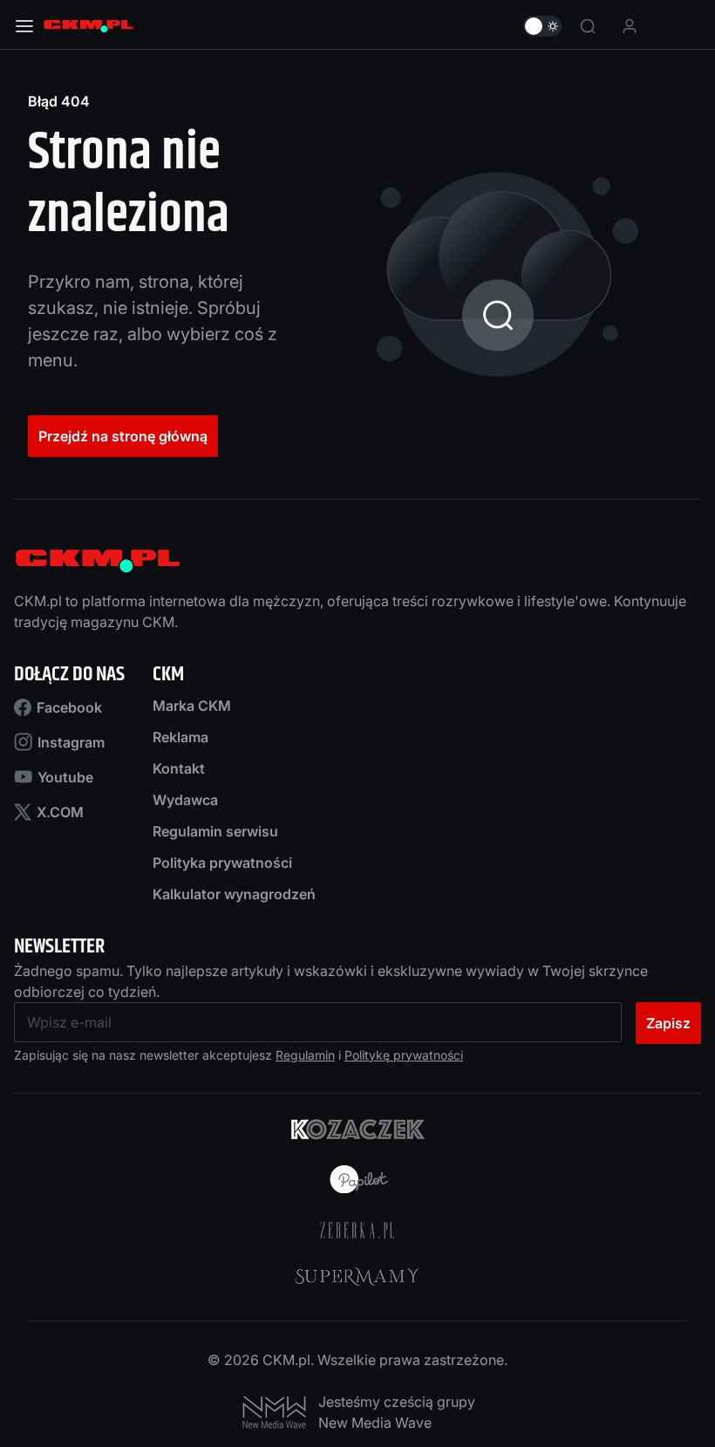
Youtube (65, 777)
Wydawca (185, 800)
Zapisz (668, 1023)
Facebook (69, 707)
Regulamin (305, 1055)
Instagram (71, 742)
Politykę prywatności (403, 1055)
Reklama (180, 737)
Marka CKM (192, 705)
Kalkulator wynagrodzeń (234, 894)
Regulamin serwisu (215, 831)
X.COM (60, 812)
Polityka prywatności (222, 862)
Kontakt (179, 768)
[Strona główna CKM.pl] (88, 26)
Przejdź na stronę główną (123, 436)
